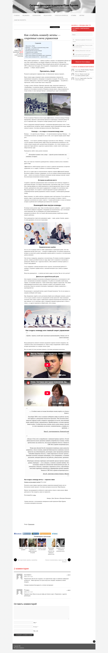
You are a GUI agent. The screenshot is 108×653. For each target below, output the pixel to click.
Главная (16, 15)
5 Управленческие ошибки (31, 52)
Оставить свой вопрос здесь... (81, 29)
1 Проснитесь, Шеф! (30, 46)
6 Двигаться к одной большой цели (33, 53)
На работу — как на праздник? (23, 548)
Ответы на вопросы (61, 15)
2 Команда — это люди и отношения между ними (37, 47)
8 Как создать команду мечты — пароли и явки (36, 57)
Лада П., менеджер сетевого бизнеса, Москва (56, 473)
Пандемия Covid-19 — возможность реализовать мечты (60, 549)
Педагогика (48, 15)
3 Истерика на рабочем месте (32, 49)
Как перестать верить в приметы (26, 560)
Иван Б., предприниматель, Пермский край (56, 431)
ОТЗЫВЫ (73, 15)
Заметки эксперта (20, 20)
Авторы (81, 15)
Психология (36, 15)
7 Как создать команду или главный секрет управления (38, 55)
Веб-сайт (36, 631)
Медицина (26, 15)
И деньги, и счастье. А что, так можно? (42, 548)
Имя (35, 622)
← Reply (69, 575)
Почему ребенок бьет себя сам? (82, 50)
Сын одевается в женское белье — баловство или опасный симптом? (82, 55)
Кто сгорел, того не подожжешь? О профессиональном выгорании (33, 550)
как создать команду (54, 80)
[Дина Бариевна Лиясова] (19, 47)
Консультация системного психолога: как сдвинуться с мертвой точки (51, 551)
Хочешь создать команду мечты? (32, 482)
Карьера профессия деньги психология (19, 55)
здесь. (34, 495)
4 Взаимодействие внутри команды (33, 50)
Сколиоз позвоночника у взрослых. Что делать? (57, 561)
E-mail (35, 626)
